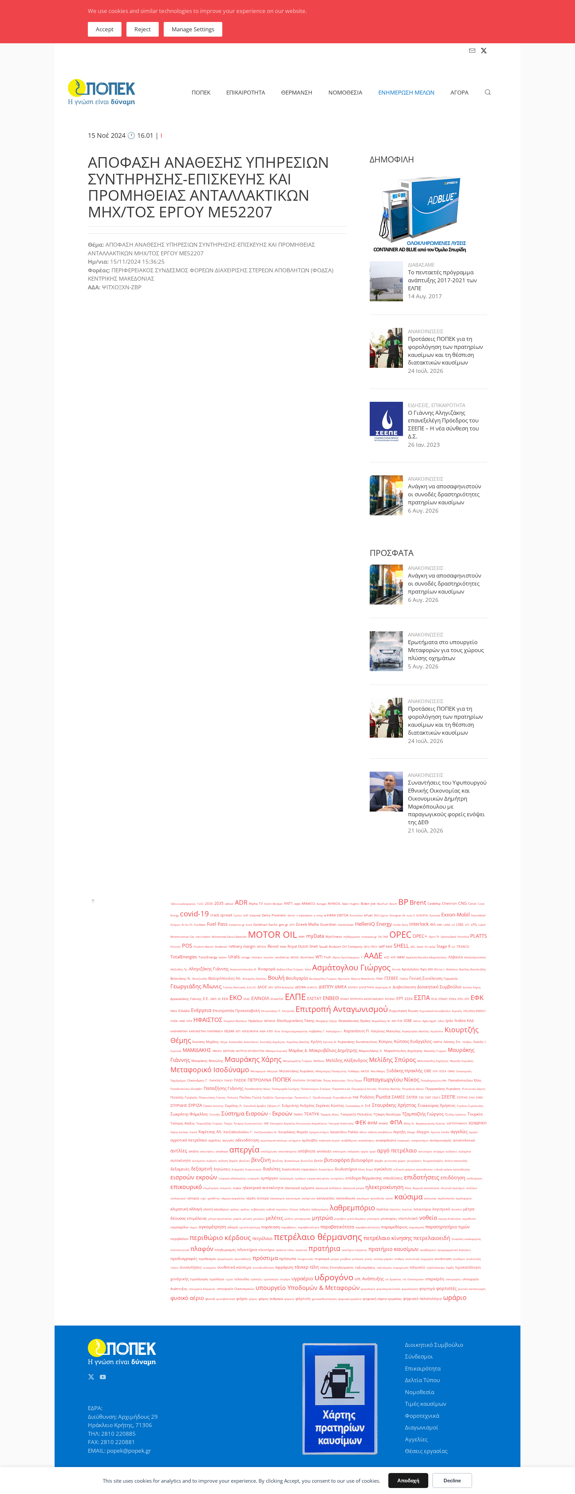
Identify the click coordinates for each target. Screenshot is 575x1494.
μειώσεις (259, 1218)
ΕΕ (219, 999)
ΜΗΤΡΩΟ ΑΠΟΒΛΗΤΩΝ (250, 1051)
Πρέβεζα (268, 1097)
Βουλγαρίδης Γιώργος (323, 978)
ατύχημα (438, 1151)
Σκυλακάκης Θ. (354, 1106)
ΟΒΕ (427, 1071)
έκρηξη (399, 1131)
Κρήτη (316, 1041)
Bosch (393, 903)
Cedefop (434, 903)
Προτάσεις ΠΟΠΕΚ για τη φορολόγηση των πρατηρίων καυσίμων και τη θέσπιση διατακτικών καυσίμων (445, 350)
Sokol (420, 946)
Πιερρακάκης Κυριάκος (443, 1089)
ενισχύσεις (337, 1178)
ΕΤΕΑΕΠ (443, 999)
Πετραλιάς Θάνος (413, 1089)
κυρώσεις (282, 1209)
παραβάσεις (288, 1227)
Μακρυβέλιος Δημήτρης (333, 1050)
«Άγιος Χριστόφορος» (346, 957)
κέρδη (251, 1198)
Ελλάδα (184, 1011)
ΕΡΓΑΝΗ (390, 999)
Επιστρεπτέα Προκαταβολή (236, 1010)
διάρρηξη (238, 1169)
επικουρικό (186, 1186)
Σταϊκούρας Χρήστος (437, 1105)
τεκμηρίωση (400, 1267)
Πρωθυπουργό (322, 1097)
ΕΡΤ (399, 998)
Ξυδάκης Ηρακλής (404, 1071)
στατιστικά (412, 1259)
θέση (408, 1188)
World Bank (307, 957)
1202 (200, 903)
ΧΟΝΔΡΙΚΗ (477, 1123)
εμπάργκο (269, 1178)
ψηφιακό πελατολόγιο (422, 1298)
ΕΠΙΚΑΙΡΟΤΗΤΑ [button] (245, 92)
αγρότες (214, 1140)
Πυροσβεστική (342, 1097)
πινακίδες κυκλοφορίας (466, 1239)
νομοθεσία (469, 1218)
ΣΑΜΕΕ (398, 1097)
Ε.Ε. (206, 998)
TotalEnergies (183, 957)
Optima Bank (448, 936)
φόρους (289, 1299)
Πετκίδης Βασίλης (389, 1089)
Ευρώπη (457, 1011)
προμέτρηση (225, 1259)
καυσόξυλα (377, 1198)
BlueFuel (382, 903)
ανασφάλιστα (386, 1140)
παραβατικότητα (337, 1227)
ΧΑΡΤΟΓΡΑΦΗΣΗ (457, 1123)
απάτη (194, 1151)
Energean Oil (397, 915)
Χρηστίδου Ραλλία (344, 1132)
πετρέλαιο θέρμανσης (318, 1237)
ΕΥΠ (467, 999)
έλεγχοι (423, 1131)
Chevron (449, 903)
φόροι (242, 1298)
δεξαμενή (201, 1168)
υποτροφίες (453, 1279)
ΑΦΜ (401, 957)
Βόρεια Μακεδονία (363, 978)
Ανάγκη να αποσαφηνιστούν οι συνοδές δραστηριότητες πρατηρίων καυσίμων (444, 494)
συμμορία (427, 1259)
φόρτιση (302, 1298)
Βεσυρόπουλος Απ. (224, 978)
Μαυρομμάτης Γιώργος (297, 1061)
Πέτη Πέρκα (354, 1080)
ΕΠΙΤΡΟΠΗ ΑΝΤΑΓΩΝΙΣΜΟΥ (367, 999)
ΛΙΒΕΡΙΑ (437, 1042)
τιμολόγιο (216, 1279)
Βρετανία (344, 978)
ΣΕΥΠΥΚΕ (462, 1097)
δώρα (369, 1169)
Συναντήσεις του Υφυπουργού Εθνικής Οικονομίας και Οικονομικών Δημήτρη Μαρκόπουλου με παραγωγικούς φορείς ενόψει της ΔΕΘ (447, 802)
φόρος (253, 1299)
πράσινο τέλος (285, 1250)
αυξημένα (465, 1151)
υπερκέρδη (434, 1279)
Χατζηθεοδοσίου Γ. (238, 1132)
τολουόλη (241, 1279)
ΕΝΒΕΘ (331, 998)
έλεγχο (411, 1132)
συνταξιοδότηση (263, 1267)
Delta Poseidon (274, 915)
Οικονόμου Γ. (197, 1080)
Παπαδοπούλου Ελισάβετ (186, 1089)
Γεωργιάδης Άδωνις (196, 986)
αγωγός (228, 1140)
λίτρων (293, 1209)
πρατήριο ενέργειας (354, 1250)
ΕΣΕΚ (409, 999)
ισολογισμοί (178, 1198)
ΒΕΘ (430, 969)
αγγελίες (459, 1131)
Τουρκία (475, 1114)
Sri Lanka (430, 946)
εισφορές (254, 1178)
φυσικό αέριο (187, 1298)
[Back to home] (101, 92)
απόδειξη (324, 1151)
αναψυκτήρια (419, 1140)
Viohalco (257, 957)
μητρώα (322, 1217)
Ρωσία (383, 1096)
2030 (209, 903)
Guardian (328, 924)
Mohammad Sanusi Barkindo (229, 936)
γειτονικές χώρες (395, 1160)
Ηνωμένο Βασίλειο (235, 1021)
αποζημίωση (269, 1151)
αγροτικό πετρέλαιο (188, 1139)
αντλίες (178, 1150)
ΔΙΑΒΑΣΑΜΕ (421, 264)
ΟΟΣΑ (442, 1071)
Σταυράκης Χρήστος (394, 1105)
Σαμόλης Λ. (233, 1106)
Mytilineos (333, 936)
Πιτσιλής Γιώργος (183, 1097)
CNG (462, 903)
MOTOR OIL (272, 934)
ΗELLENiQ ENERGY (474, 1011)
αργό (372, 1151)
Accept (104, 29)
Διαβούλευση (404, 987)
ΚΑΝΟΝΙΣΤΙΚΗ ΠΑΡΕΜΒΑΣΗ (206, 1031)
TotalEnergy (207, 957)
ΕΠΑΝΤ (344, 999)
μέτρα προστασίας (220, 1218)
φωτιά (210, 1299)
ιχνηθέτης (213, 1198)
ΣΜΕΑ (479, 1097)
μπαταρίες (389, 1218)
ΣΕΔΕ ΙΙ (436, 1097)
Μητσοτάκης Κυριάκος (296, 1071)
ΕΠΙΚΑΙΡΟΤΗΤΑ (448, 405)
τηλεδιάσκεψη (436, 1267)
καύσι (389, 1198)
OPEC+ (420, 936)
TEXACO (463, 946)
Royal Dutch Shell (303, 946)
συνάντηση (443, 1259)
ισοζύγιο (471, 1188)
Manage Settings (193, 29)
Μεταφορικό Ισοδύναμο (209, 1069)
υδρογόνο (333, 1277)
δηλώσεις (222, 1169)
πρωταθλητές (242, 1259)
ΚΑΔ (470, 1020)
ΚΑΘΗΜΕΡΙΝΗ (179, 1031)
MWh (301, 936)
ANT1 (288, 903)
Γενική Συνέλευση (425, 978)
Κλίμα (224, 1042)
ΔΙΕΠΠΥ (326, 987)
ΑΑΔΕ (373, 955)
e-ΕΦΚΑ (330, 915)
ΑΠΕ (393, 957)
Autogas (321, 903)
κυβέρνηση (258, 1209)
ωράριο (455, 1297)
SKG (412, 946)
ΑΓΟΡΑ (460, 92)
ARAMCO (308, 903)
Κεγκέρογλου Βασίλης (415, 1031)
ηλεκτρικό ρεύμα (353, 1188)
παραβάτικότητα (308, 1227)
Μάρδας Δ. (298, 1050)
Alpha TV (256, 903)
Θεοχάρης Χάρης (326, 1021)
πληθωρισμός (225, 1250)
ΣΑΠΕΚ (412, 1097)
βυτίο (318, 1160)
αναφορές (403, 1140)
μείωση (247, 1218)
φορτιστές (446, 1288)
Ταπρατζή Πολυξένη (356, 1114)
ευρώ (237, 1188)
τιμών (229, 1279)
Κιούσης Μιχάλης (205, 1042)
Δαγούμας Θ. (383, 987)
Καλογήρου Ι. (334, 1031)
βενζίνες (244, 1160)
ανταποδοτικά (464, 1140)
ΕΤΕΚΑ (452, 999)
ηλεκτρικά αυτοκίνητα (263, 1187)
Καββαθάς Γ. (317, 1031)
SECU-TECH (370, 946)
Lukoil (481, 924)
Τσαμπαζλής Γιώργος (209, 1123)
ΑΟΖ (386, 957)
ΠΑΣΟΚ (240, 1080)
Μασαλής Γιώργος (435, 1051)
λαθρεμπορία (319, 1209)
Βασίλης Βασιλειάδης (472, 969)
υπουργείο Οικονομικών (235, 1289)
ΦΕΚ (360, 1122)
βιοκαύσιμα (292, 1160)
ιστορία (193, 1198)
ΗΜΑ (182, 1021)
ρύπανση (357, 1259)
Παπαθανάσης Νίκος (258, 1089)
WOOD (294, 957)
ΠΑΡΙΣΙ (228, 1080)
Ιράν (449, 1020)
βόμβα (379, 1160)
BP (403, 901)
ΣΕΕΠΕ (449, 1097)
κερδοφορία (464, 1198)
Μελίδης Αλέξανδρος (347, 1060)
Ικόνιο (417, 1021)
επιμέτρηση (210, 1188)
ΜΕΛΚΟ (217, 1051)
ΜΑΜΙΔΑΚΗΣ (197, 1050)
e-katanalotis (304, 915)
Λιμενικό (175, 1051)
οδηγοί (232, 1227)
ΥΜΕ (266, 1123)
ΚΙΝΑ (263, 1031)
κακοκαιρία (277, 1198)
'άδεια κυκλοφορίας (183, 903)
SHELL (401, 945)
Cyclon (238, 915)
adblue (229, 903)
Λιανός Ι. (479, 1042)
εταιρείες (226, 1188)
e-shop (318, 915)
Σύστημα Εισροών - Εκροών (256, 1113)
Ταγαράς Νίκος (329, 1114)
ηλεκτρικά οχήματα (299, 1188)
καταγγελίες (325, 1198)
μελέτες (274, 1217)
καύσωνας (430, 1198)
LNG (460, 924)
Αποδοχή (408, 1480)
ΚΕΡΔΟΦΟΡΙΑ (250, 1031)
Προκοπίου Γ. (302, 1097)
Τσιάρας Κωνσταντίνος (248, 1123)
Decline (452, 1480)
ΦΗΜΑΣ (383, 1123)
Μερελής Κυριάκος (462, 1061)
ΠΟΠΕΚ (282, 1079)
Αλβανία (455, 957)
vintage (245, 957)
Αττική (396, 969)
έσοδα (445, 1132)
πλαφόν (201, 1248)
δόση (361, 1169)
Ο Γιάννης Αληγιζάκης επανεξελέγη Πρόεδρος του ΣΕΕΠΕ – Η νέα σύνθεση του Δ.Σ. (443, 424)
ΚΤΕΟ (270, 1031)
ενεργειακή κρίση (318, 1178)
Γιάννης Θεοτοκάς (234, 987)
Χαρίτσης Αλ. (210, 1131)
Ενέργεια (201, 1010)
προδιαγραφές (183, 1258)
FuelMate (200, 924)
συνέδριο (459, 1259)
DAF (245, 915)
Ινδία (441, 1021)
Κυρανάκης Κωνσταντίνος (357, 1042)
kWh (439, 924)
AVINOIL (334, 903)
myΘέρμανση (351, 936)
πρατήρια (324, 1248)
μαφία (237, 1218)
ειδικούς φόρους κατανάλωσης (413, 1169)
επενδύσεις (393, 1178)
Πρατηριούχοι (284, 1097)
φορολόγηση (410, 1289)
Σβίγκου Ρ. (274, 1106)
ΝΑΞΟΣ (365, 1071)
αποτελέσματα (287, 1151)
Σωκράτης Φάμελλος (189, 1114)
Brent (418, 902)
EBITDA (342, 915)
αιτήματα (294, 1140)
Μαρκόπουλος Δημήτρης (403, 1051)
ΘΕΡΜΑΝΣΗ (296, 92)
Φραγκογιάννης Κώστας (430, 1123)
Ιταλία (460, 1020)
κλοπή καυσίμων (216, 1209)
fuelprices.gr (237, 924)
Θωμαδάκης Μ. (381, 1021)
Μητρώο (272, 1071)
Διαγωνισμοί (421, 1427)
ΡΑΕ (356, 1097)
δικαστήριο (326, 1169)
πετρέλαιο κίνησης (387, 1238)
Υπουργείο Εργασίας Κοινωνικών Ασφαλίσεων (298, 1123)
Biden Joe (368, 903)
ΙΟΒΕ (408, 1020)
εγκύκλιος (383, 1169)
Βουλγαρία (297, 978)
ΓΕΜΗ (379, 978)
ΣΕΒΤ (428, 1097)
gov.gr (283, 924)
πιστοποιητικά (179, 1250)
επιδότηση (453, 1177)
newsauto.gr (369, 936)
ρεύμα (335, 1259)
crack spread (221, 915)
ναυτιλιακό (408, 1218)
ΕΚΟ (235, 997)
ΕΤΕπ (460, 999)
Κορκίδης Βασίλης (298, 1042)
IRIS (433, 924)
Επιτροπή (288, 1011)
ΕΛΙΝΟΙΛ (260, 998)
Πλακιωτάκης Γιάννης (212, 1097)
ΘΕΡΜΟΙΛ (270, 1021)
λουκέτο (457, 1209)
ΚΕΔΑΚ (229, 1031)
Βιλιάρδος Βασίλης (255, 978)
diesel (291, 915)
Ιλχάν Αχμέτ (429, 1021)
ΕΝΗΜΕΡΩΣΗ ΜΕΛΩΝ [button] (406, 92)
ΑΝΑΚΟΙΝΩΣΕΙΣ (426, 331)
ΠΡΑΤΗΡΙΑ (298, 1080)
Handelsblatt (346, 924)
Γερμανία (451, 978)
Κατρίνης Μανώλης (386, 1031)
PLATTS (478, 935)
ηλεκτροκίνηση (384, 1187)
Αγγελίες (416, 1439)
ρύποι (368, 1259)
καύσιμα (408, 1196)
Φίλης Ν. (409, 1123)
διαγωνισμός (253, 1169)
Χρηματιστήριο (319, 1132)
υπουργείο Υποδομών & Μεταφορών (308, 1288)
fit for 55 (187, 924)
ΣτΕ (368, 1106)
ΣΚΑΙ (472, 1097)
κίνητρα (263, 1198)
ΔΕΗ (270, 987)
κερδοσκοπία (446, 1198)
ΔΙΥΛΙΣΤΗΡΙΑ (366, 987)
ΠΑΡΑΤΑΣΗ (216, 1080)
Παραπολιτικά (341, 1089)
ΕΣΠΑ (422, 997)
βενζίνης (277, 1160)
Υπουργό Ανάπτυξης (341, 1123)
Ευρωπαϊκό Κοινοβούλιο (435, 1011)
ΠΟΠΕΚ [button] (201, 92)
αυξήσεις (451, 1151)
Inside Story (400, 924)
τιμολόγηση (199, 1279)
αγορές (473, 1132)
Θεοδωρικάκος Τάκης (295, 1020)
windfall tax (282, 957)
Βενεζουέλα (199, 978)
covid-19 (194, 913)
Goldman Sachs (265, 924)
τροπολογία (271, 1279)
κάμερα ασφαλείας (233, 1198)
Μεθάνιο (318, 1061)
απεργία (244, 1149)
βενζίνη (261, 1159)
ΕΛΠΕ (295, 997)
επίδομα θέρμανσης (363, 1177)
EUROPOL (422, 915)
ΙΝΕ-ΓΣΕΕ (397, 1021)
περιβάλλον (179, 1239)
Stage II (443, 946)
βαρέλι (233, 1160)
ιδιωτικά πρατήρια (453, 1188)
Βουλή (276, 977)
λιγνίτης (407, 1209)
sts (453, 946)
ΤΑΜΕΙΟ (298, 1114)
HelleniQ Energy (373, 923)
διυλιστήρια (346, 1169)
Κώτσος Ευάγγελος (413, 1041)
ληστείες (395, 1209)
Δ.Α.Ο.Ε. (251, 987)
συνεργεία (209, 1267)
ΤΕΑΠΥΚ (311, 1114)
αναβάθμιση (349, 1140)
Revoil (273, 946)
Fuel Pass (217, 924)
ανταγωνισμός (441, 1140)
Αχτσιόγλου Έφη (414, 969)
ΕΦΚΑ (173, 1011)
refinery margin (242, 946)
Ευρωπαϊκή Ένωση (403, 1011)
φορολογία (368, 1289)
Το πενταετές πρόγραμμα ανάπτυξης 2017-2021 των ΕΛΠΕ (442, 280)
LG (453, 924)
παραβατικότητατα (367, 1227)
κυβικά (270, 1209)
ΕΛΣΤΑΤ (314, 998)
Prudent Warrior (204, 946)
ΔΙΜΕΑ (341, 986)
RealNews (221, 946)
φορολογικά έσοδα (388, 1289)
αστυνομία (425, 1151)
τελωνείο (417, 1267)
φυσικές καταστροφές (472, 1289)
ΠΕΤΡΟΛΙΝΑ (259, 1080)
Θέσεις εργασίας (426, 1451)
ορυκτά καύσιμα (249, 1227)
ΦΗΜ (372, 1123)
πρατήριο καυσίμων (393, 1249)
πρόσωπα (287, 1258)
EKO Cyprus (381, 915)
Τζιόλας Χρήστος (455, 1114)
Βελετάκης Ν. (180, 978)
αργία (364, 1151)
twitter (223, 957)
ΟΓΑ (435, 1071)
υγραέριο (302, 1278)
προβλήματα (428, 1250)
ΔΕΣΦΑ (300, 987)
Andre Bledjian (273, 903)
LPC (467, 924)
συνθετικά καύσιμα (234, 1267)
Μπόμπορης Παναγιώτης (331, 1071)
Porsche (175, 946)
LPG (474, 924)
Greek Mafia (307, 924)
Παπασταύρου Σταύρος (316, 1089)
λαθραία (304, 1209)
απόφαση (353, 1151)
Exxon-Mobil (455, 914)
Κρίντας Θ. (329, 1042)
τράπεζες (256, 1279)
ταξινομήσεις (365, 1267)
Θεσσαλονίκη (348, 1021)
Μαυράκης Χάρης (253, 1059)
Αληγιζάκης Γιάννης (209, 969)
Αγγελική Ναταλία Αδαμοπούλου (426, 957)
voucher (269, 957)
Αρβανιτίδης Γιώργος (290, 969)
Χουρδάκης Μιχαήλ (293, 1132)
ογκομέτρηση (212, 1227)
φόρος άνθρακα (271, 1299)
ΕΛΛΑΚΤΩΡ (277, 999)
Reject (142, 29)
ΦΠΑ (396, 1122)
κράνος (234, 1209)
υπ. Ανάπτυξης (369, 1279)
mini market (203, 936)
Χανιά (193, 1132)
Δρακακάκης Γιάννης (186, 999)
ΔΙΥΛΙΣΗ (353, 987)
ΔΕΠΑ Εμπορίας (284, 987)
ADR (241, 902)
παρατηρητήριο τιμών (447, 1227)
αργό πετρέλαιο (397, 1150)
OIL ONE (383, 936)
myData (315, 935)
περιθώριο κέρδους (220, 1237)
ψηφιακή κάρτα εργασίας (382, 1299)
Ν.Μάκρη (353, 1071)
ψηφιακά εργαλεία (349, 1299)
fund (249, 924)
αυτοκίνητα (180, 1160)
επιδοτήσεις (421, 1176)
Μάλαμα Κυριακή (276, 1051)
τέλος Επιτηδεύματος (337, 1267)
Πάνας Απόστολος (334, 1080)
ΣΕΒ (421, 1097)
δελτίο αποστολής (456, 1160)
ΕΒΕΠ (213, 999)
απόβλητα (306, 1151)
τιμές (450, 1267)
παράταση (270, 1226)
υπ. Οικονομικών (413, 1279)
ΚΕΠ (238, 1031)
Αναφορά (266, 968)
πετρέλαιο (262, 1238)
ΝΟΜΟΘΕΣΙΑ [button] (345, 92)
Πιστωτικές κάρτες (473, 1089)
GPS (291, 924)
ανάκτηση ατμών (329, 1140)
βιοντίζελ (307, 1160)
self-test (385, 946)
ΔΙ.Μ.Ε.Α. (312, 987)
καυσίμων (363, 1198)
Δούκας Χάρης (472, 987)
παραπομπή (416, 1227)
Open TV (434, 936)
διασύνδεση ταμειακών (299, 1169)
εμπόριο (300, 1178)
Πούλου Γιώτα (250, 1097)
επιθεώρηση (474, 1178)
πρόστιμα (265, 1258)
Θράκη (365, 1021)
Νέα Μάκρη (378, 1071)
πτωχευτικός (305, 1259)
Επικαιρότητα (423, 1368)
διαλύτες (272, 1169)
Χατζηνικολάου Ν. (265, 1132)
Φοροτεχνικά (422, 1415)
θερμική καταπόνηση (426, 1188)
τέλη (314, 1267)
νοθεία (428, 1217)
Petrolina (463, 936)
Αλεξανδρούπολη (475, 957)
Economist (356, 915)
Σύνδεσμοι (419, 1356)
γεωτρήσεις (414, 1160)
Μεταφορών (258, 1071)
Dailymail (255, 915)
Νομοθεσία (419, 1392)
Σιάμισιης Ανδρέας (298, 1105)
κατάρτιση (308, 1198)
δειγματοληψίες (433, 1160)
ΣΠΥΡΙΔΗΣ (178, 1105)
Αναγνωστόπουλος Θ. (243, 969)
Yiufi (327, 957)
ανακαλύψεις (366, 1140)
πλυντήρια (247, 1249)
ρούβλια (345, 1259)
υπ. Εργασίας (393, 1279)
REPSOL (261, 946)
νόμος (193, 1227)
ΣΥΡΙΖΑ (195, 1105)
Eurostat (435, 915)
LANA (447, 924)
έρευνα (435, 1132)
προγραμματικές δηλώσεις (454, 1250)
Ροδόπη (367, 1097)
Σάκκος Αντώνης (213, 1106)
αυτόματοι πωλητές (204, 1160)
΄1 (362, 957)
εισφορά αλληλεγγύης (232, 1178)
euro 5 (411, 915)
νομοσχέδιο (179, 1227)
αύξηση (223, 1160)
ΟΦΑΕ (451, 1071)
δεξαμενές (180, 1169)
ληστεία (382, 1209)
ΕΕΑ (225, 999)
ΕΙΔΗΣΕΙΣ (418, 405)
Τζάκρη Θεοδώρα (387, 1114)
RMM (283, 946)
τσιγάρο (285, 1279)
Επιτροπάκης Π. (271, 1011)
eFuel (368, 915)
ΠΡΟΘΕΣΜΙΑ (314, 1080)
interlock (419, 924)
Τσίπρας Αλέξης (182, 1123)
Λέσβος (467, 1042)
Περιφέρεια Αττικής (364, 1089)
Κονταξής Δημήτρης (272, 1042)
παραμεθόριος (394, 1226)
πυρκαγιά (322, 1259)
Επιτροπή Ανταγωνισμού (341, 1009)
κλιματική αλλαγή (186, 1209)
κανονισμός (293, 1198)
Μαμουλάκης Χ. (371, 1051)
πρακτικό (301, 1250)
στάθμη (399, 1259)
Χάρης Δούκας (179, 1132)
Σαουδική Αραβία (255, 1106)
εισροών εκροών (193, 1177)
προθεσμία (207, 1259)
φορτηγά (427, 1288)
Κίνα (277, 1031)
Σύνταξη (214, 1114)
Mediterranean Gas (182, 936)
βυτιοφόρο (362, 1160)
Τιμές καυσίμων (425, 1403)
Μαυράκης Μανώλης (207, 1061)
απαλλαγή (222, 1151)
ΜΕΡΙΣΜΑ (229, 1051)
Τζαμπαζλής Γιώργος (423, 1114)
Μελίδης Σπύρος (392, 1060)
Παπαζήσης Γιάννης (223, 1088)
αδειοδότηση (247, 1140)
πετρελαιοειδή (431, 1238)
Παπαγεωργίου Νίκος (391, 1079)
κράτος (245, 1209)
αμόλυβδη (309, 1140)
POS (187, 945)
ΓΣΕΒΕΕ (391, 978)
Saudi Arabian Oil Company (340, 946)
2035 (219, 903)
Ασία (308, 969)
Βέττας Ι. (439, 969)
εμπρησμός (287, 1178)
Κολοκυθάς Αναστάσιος (244, 1042)
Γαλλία (404, 978)
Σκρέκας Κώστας (330, 1105)
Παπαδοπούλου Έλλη (464, 1080)
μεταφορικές (302, 1218)
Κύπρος (386, 1041)
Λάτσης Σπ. (452, 1042)
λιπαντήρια (422, 1209)
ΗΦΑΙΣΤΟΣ (207, 1020)
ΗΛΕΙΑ (174, 1021)
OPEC (400, 934)
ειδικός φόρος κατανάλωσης (452, 1169)
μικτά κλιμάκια (356, 1218)
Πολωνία (232, 1097)
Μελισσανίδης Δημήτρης (433, 1061)
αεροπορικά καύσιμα (274, 1140)
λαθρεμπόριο (352, 1207)
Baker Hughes (350, 903)
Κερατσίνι (437, 1031)
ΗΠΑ (189, 1021)
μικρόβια (340, 1218)
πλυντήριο (266, 1250)
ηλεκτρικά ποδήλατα (328, 1188)
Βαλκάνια (452, 969)
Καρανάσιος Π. (357, 1031)
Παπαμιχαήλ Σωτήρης (285, 1089)
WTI (318, 956)
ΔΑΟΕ (262, 987)
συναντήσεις (191, 1267)
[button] (487, 92)
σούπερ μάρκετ (383, 1259)
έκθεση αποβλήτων (380, 1132)
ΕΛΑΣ (247, 999)
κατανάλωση (345, 1198)
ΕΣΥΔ (434, 999)
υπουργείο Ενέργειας (202, 1289)
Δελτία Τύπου (422, 1380)
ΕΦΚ (477, 997)
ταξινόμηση (384, 1267)
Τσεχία (228, 1123)
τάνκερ (301, 1267)
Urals (234, 956)
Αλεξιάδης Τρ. (179, 969)
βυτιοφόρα (337, 1159)
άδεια (363, 1132)
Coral (472, 903)
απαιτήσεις (207, 1151)
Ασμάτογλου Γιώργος (351, 967)
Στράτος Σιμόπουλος (470, 1106)
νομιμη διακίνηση (449, 1218)
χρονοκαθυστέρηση (324, 1299)
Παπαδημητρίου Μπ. (434, 1080)
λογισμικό (441, 1209)
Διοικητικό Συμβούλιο (439, 987)
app (297, 903)
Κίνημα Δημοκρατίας (295, 1031)
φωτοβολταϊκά (225, 1299)
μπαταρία (373, 1218)
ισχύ (203, 1198)
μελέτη (289, 1218)
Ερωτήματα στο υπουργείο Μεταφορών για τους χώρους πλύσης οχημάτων (446, 650)
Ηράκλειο (255, 1021)
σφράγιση (284, 1267)
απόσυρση (339, 1151)
